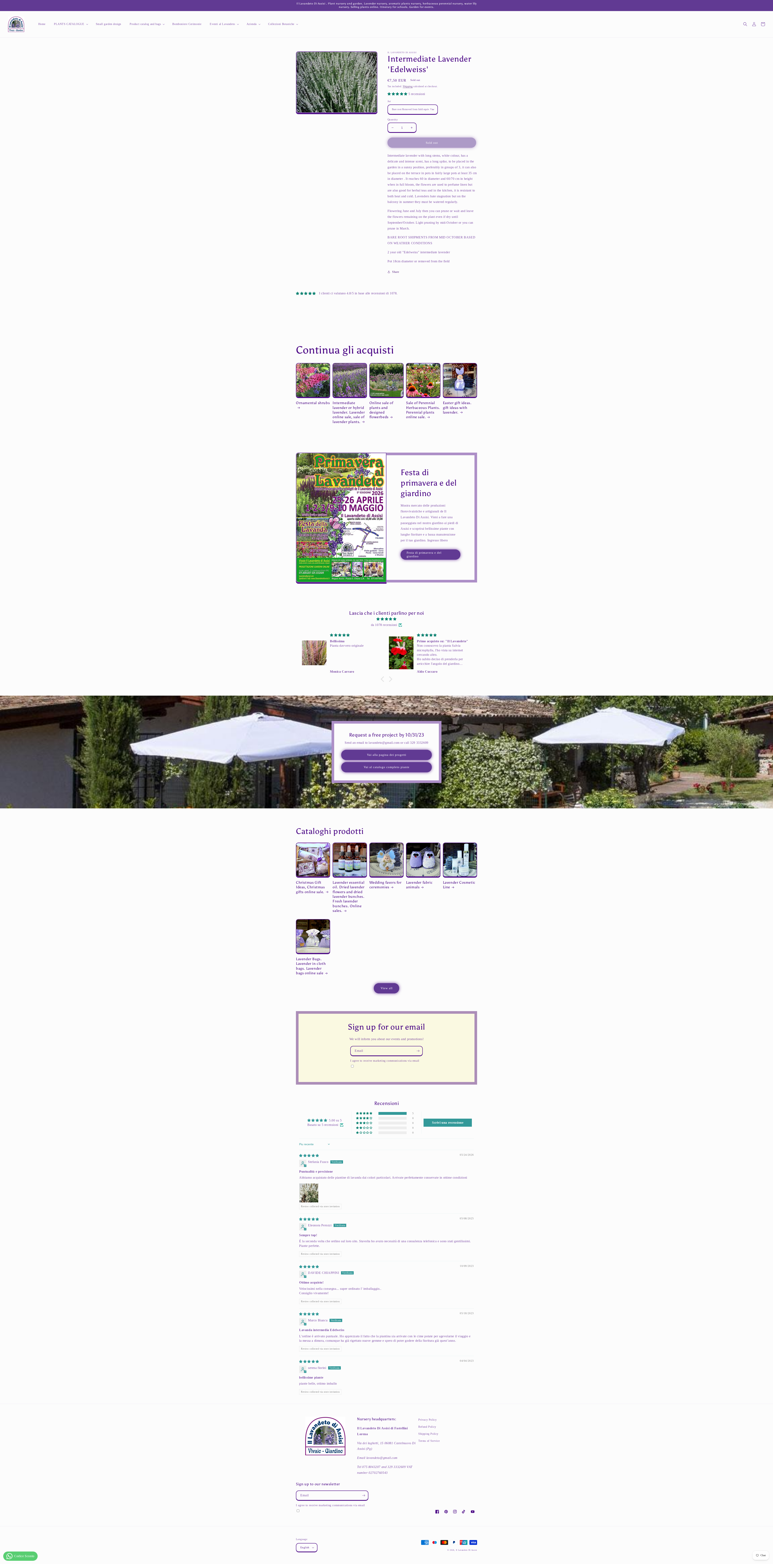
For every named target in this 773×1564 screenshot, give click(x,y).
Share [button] (395, 271)
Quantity (393, 119)
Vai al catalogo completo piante (386, 767)
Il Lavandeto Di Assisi (466, 1550)
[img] (386, 619)
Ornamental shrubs (313, 403)
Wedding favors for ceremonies (385, 884)
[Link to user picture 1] (308, 1193)
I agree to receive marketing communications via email (384, 1060)
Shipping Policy (428, 1433)
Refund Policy (427, 1426)
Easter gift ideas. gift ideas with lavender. (457, 408)
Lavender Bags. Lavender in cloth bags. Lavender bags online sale (311, 966)
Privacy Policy (427, 1419)
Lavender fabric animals (419, 884)
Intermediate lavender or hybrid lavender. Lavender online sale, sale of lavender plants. (349, 412)
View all (387, 988)
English (304, 1547)
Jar (389, 101)
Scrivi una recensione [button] (448, 1122)
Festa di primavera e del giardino (424, 554)
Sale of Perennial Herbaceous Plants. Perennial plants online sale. (423, 410)
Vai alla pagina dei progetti (386, 754)
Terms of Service (429, 1440)
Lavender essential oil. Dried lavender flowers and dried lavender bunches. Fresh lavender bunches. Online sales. (348, 896)
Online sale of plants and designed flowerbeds (381, 410)
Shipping (408, 86)
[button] (71, 24)
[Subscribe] (417, 1051)
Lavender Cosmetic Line (459, 884)
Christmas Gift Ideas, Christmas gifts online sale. (310, 887)
